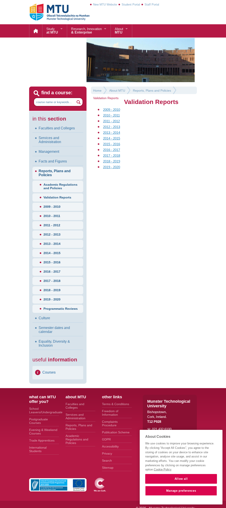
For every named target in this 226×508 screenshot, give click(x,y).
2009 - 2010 (51, 206)
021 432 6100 (161, 429)
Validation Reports (57, 197)
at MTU (52, 30)
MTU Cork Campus (54, 12)
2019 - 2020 (51, 299)
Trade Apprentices (42, 440)
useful (54, 360)
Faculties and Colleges (57, 128)
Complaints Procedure (110, 423)
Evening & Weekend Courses (43, 431)
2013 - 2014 (51, 244)
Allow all (181, 478)
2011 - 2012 (51, 225)
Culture (44, 318)
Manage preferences (181, 490)
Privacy (107, 453)
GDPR (106, 439)
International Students (38, 449)
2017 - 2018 (51, 281)
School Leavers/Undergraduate (44, 410)
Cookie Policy (162, 469)
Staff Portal (152, 4)
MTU (119, 30)
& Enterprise (86, 30)
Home (35, 31)
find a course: (56, 92)
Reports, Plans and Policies (55, 173)
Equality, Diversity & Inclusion (54, 343)
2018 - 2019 (51, 290)
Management (49, 151)
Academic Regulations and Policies (60, 186)
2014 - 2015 (51, 253)
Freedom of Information (110, 412)
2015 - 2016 (51, 262)
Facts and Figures (53, 161)
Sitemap (107, 467)
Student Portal (131, 4)
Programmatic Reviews (60, 308)
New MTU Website (105, 4)
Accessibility (110, 446)
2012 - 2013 (51, 234)
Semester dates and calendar (54, 330)
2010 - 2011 (51, 216)
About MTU (117, 90)
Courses (49, 372)
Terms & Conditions (115, 404)
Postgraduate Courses (38, 421)
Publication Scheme (116, 432)
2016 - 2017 (51, 271)
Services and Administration (50, 140)
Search (107, 460)
